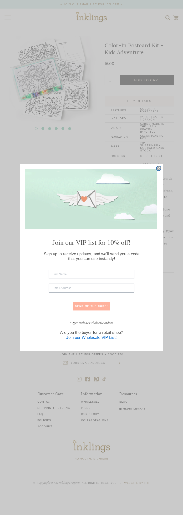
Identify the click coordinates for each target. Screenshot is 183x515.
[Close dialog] (158, 168)
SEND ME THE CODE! (91, 306)
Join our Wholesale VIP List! (91, 337)
